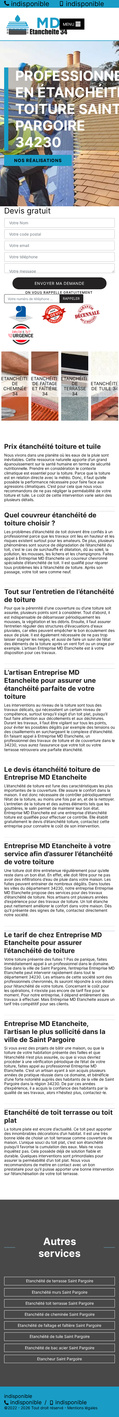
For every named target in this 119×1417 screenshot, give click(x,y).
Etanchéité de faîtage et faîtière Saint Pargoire (59, 1325)
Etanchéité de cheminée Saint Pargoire (60, 1314)
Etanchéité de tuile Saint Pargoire (60, 1336)
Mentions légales (82, 1407)
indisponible (25, 1402)
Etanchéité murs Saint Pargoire (59, 1292)
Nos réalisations (38, 160)
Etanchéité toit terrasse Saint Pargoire (59, 1303)
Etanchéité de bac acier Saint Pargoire (59, 1347)
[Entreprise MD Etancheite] (37, 24)
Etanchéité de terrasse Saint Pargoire (59, 1280)
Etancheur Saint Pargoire (59, 1358)
